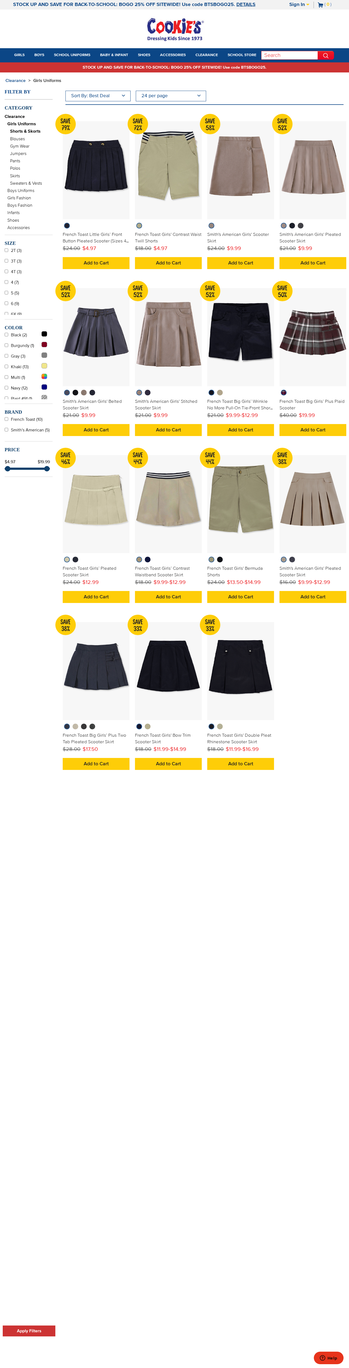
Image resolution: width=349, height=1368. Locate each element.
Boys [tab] (39, 55)
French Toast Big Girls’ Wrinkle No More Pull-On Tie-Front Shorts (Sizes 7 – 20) (240, 408)
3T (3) (16, 261)
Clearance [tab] (206, 55)
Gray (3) (18, 356)
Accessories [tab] (173, 55)
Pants (15, 161)
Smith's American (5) (30, 430)
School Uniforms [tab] (72, 55)
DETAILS (245, 4)
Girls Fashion (19, 198)
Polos (15, 168)
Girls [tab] (19, 55)
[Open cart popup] (334, 5)
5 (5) (15, 293)
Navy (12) (19, 388)
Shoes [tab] (144, 55)
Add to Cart (96, 263)
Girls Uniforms (47, 80)
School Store (242, 55)
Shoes (13, 220)
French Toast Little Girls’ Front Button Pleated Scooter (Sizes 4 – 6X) (94, 241)
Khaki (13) (20, 367)
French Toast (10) (27, 419)
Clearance (15, 80)
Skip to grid (334, 80)
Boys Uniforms (20, 190)
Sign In (297, 4)
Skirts (15, 176)
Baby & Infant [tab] (114, 55)
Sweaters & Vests (26, 183)
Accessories (18, 228)
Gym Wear (19, 146)
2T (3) (16, 250)
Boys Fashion (19, 205)
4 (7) (15, 282)
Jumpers (18, 153)
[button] (29, 55)
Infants (13, 213)
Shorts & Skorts (25, 131)
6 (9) (15, 303)
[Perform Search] (326, 55)
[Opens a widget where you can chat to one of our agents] (329, 1358)
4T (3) (16, 272)
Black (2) (19, 335)
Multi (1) (18, 377)
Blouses (17, 139)
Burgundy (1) (22, 345)
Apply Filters (29, 1331)
